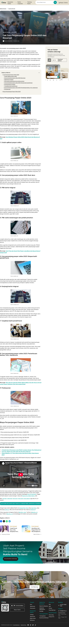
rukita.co (7, 509)
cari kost (4, 498)
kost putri (15, 498)
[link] (59, 60)
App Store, (34, 508)
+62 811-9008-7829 (63, 605)
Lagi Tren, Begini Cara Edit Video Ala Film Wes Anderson (16, 451)
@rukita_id (34, 512)
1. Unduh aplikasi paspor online (10, 76)
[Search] (55, 2)
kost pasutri (27, 498)
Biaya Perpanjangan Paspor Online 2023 (12, 91)
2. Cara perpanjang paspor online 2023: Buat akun (14, 78)
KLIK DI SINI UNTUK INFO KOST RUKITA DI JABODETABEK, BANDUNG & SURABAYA (20, 503)
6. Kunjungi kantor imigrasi (9, 84)
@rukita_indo (22, 512)
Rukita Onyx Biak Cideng (28, 496)
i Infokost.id (32, 509)
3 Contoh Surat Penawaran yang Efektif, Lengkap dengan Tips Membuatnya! (21, 450)
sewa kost (9, 498)
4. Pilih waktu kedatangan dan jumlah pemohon (14, 81)
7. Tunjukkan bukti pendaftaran (10, 86)
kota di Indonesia (31, 494)
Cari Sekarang (34, 587)
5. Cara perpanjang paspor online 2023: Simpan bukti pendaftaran (18, 82)
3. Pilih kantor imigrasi (8, 79)
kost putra (20, 498)
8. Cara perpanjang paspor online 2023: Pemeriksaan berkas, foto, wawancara (21, 87)
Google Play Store (23, 508)
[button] (63, 3)
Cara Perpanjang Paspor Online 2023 (11, 74)
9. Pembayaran (7, 89)
